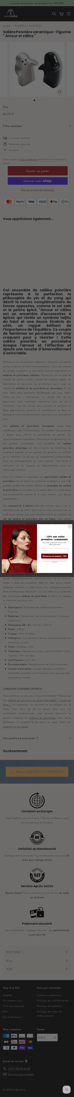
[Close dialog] (69, 526)
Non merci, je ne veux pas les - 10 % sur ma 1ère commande (55, 561)
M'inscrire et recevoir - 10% (55, 556)
